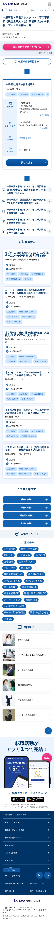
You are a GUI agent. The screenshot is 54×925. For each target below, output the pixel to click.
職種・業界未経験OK (35, 593)
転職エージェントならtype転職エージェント (15, 3)
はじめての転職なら (27, 670)
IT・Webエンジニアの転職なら (32, 655)
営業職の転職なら (26, 700)
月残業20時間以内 (13, 574)
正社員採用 (11, 94)
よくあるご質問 (11, 853)
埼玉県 (28, 138)
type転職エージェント (2, 10)
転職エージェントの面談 (14, 830)
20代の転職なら (25, 685)
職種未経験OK (29, 587)
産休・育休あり (27, 561)
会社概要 (8, 868)
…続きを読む (43, 115)
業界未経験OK (11, 593)
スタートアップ (12, 600)
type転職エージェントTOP (15, 814)
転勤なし (8, 555)
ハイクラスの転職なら (28, 715)
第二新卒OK (10, 587)
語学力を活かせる (39, 612)
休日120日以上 (37, 94)
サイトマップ (10, 860)
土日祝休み (23, 94)
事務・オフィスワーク (17, 10)
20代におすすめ (12, 580)
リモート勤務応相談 (14, 612)
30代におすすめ (34, 580)
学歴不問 (40, 555)
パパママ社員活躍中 (14, 606)
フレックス (9, 568)
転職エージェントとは (13, 822)
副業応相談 (31, 600)
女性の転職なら (25, 640)
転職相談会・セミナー (13, 837)
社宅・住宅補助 (29, 549)
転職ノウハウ (10, 845)
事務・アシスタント (39, 10)
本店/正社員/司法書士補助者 (20, 86)
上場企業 (8, 561)
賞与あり (25, 568)
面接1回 (8, 619)
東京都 (22, 138)
